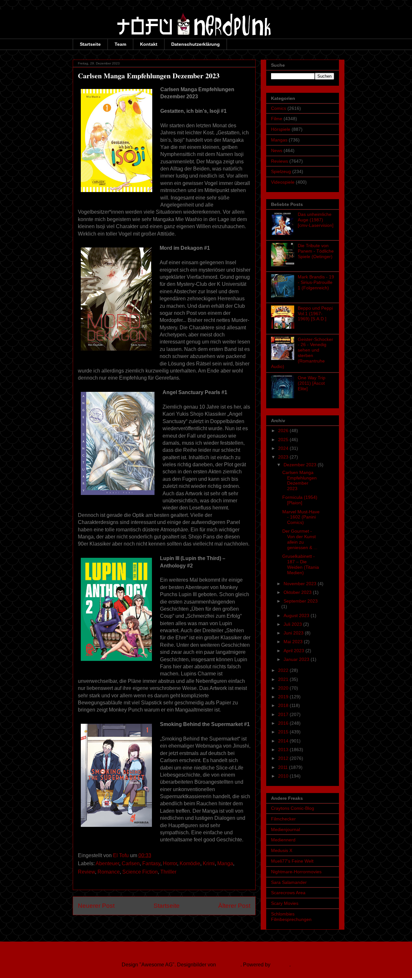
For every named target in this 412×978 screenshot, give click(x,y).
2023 (284, 457)
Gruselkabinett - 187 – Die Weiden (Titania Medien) (300, 564)
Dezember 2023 (301, 464)
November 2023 (301, 583)
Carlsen (131, 863)
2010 (284, 776)
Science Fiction (140, 872)
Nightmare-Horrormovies (296, 871)
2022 (284, 670)
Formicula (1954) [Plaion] (299, 500)
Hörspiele (280, 129)
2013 (284, 749)
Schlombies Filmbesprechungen (291, 916)
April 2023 (294, 650)
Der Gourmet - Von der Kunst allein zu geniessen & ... (299, 539)
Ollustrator (228, 964)
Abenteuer (107, 863)
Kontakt (148, 44)
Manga (225, 863)
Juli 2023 (293, 624)
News (276, 150)
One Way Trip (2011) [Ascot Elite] (311, 383)
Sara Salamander (289, 882)
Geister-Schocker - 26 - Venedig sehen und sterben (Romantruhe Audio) (302, 353)
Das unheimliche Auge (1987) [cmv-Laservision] (315, 220)
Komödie (190, 863)
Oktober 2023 (298, 592)
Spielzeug (281, 171)
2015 (284, 731)
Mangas (279, 139)
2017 (284, 714)
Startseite (90, 44)
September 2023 (301, 601)
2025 (284, 439)
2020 (284, 688)
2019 (284, 696)
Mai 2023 (294, 641)
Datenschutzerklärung (195, 44)
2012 (284, 758)
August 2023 (297, 615)
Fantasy (151, 863)
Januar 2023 (297, 659)
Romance (109, 872)
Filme (276, 118)
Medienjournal (285, 829)
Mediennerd (283, 839)
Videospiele (283, 182)
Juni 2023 (294, 632)
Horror (170, 863)
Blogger (280, 964)
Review (86, 872)
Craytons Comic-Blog (292, 808)
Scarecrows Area (288, 892)
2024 (284, 448)
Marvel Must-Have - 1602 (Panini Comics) (301, 517)
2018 (284, 705)
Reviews (279, 161)
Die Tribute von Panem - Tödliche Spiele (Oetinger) (316, 251)
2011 (283, 767)
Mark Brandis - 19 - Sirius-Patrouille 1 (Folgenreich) (316, 282)
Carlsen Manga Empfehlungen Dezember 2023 (299, 480)
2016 (284, 723)
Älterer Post (234, 905)
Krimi (209, 863)
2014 (284, 740)
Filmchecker (283, 818)
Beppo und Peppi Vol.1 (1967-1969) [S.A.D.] (315, 313)
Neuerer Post (96, 905)
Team (120, 44)
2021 (284, 679)
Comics (278, 108)
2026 (284, 430)
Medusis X (281, 850)
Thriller (168, 872)
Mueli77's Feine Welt (292, 861)
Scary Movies (284, 903)
